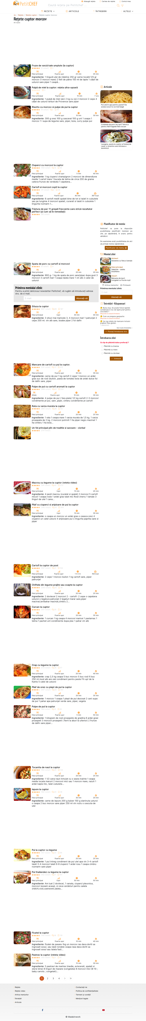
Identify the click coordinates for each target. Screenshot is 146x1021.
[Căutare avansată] (122, 6)
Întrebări (101, 11)
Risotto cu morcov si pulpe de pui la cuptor (55, 107)
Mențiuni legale (82, 999)
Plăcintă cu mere (110, 350)
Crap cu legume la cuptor (45, 665)
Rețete (48, 11)
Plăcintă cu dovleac (112, 353)
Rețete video (20, 991)
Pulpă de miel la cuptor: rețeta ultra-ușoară (55, 87)
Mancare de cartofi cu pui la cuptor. (51, 364)
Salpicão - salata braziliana (118, 270)
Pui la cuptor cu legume (44, 850)
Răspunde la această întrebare (110, 313)
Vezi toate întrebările (124, 328)
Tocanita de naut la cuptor (46, 767)
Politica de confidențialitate (87, 991)
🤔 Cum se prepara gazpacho (112, 316)
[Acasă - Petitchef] (15, 15)
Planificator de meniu (115, 248)
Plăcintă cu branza (111, 346)
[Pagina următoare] (65, 978)
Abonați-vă (82, 298)
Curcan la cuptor (41, 607)
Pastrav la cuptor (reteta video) (48, 954)
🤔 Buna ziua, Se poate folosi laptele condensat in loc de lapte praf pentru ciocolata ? (115, 310)
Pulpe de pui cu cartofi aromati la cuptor (53, 386)
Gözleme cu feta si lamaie (121, 261)
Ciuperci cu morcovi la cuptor (47, 165)
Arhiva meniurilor (111, 285)
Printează (126, 285)
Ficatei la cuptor (40, 932)
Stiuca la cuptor (40, 306)
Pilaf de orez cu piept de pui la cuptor (52, 687)
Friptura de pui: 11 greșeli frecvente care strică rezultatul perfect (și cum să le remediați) (62, 210)
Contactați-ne (81, 987)
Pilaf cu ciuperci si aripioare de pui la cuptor (55, 504)
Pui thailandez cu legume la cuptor (50, 872)
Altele (127, 11)
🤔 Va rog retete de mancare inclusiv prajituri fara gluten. (115, 322)
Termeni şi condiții (83, 995)
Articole (73, 11)
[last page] (70, 978)
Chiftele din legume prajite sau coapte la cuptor (57, 585)
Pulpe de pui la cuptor (43, 706)
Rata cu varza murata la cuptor (48, 406)
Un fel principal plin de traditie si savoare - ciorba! (58, 428)
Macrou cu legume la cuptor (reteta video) (54, 482)
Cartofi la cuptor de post (45, 565)
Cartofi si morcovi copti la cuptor (49, 187)
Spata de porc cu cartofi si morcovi (51, 263)
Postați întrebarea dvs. (117, 331)
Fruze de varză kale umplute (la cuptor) (53, 65)
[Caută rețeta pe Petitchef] (118, 5)
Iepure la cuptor (40, 789)
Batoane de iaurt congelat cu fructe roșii (120, 279)
